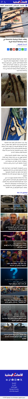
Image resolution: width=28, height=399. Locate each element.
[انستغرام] (15, 380)
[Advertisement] (14, 355)
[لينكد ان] (7, 380)
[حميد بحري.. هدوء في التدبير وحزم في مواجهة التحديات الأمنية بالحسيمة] (14, 222)
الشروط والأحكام (14, 391)
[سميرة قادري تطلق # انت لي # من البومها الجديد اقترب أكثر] (14, 240)
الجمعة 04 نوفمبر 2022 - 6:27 (21, 45)
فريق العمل (14, 387)
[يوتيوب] (18, 380)
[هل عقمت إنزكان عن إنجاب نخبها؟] (14, 277)
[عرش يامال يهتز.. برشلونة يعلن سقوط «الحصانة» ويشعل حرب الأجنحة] (14, 259)
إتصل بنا (14, 385)
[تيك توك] (10, 380)
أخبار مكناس (16, 5)
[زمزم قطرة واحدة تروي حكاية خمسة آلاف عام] (14, 204)
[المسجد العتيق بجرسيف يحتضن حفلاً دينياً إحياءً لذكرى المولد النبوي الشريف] (14, 314)
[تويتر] (21, 380)
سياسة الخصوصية (14, 389)
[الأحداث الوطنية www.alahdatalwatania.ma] (20, 2)
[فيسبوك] (12, 380)
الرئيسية (22, 5)
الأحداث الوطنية (8, 5)
